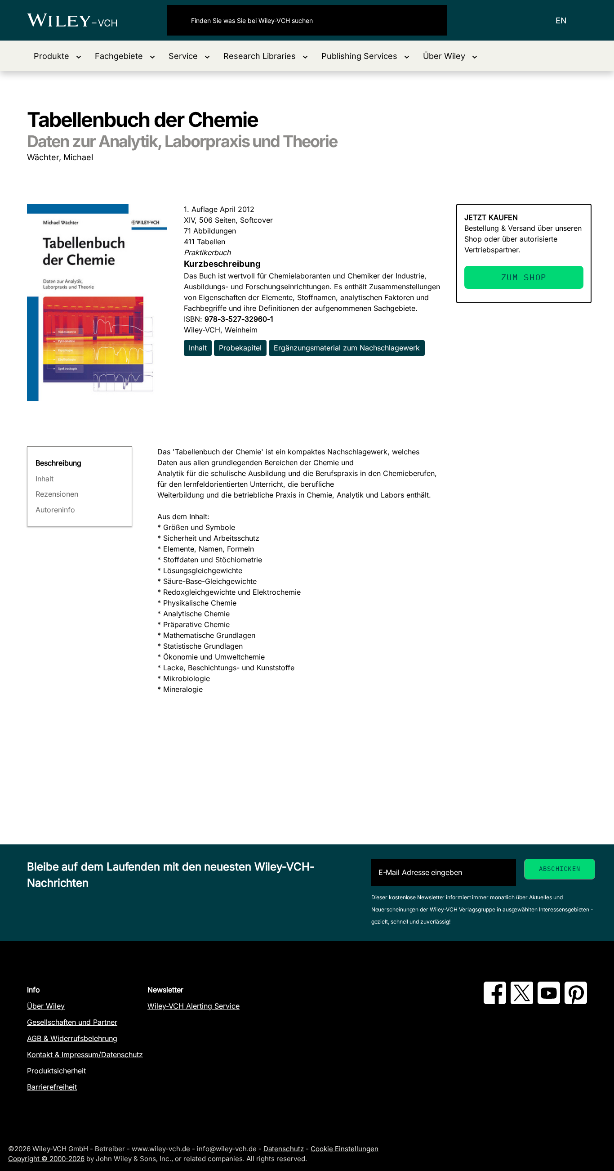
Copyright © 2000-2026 (46, 1158)
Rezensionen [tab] (57, 493)
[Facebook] (495, 1001)
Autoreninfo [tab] (55, 509)
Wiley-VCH (80, 20)
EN (561, 20)
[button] (57, 56)
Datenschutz (283, 1148)
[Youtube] (549, 1001)
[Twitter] (522, 1001)
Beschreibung (58, 462)
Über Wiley (46, 1005)
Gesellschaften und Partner (72, 1022)
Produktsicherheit (56, 1070)
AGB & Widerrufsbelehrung (72, 1038)
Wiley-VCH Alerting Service (193, 1005)
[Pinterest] (576, 1001)
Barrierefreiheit (52, 1086)
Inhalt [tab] (44, 478)
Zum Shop (524, 277)
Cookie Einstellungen (344, 1148)
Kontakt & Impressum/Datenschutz (85, 1054)
